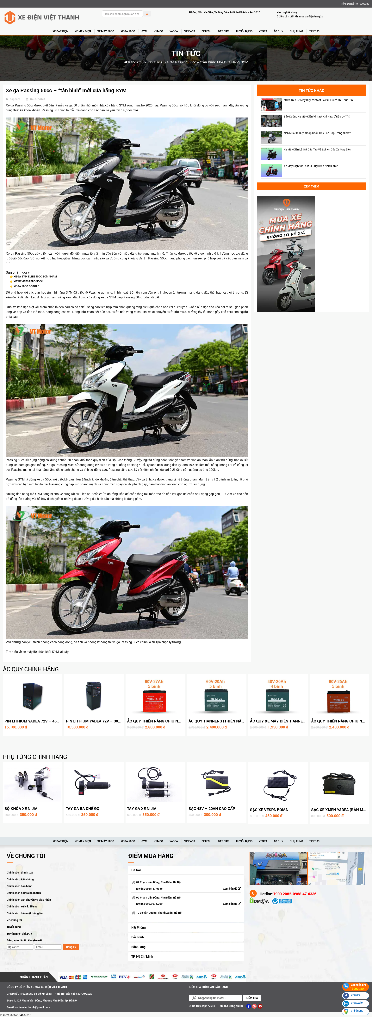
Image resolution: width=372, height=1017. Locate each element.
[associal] (248, 1006)
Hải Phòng (138, 927)
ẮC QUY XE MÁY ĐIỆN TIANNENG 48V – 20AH (290, 720)
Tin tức (314, 31)
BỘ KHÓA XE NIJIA (20, 808)
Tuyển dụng (14, 927)
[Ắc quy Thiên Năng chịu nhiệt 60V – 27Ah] (155, 696)
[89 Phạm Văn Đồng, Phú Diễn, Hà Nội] (278, 868)
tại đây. (64, 651)
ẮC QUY (278, 31)
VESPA (263, 31)
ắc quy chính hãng (31, 669)
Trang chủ (135, 62)
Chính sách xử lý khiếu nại (22, 906)
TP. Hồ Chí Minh (142, 956)
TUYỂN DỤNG (244, 31)
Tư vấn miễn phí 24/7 (19, 933)
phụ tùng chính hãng (35, 756)
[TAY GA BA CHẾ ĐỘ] (94, 783)
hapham (15, 99)
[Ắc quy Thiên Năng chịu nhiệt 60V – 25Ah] (339, 696)
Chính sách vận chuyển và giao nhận (29, 899)
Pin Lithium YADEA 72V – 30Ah (94, 720)
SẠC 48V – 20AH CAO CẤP (212, 808)
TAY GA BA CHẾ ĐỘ (82, 808)
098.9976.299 (154, 904)
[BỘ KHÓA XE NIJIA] (32, 783)
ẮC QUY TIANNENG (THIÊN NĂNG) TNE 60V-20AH (232, 720)
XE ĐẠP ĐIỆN (60, 31)
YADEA (174, 31)
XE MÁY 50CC (105, 31)
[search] (147, 13)
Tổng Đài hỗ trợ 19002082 (355, 3)
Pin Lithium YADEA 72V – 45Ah (33, 720)
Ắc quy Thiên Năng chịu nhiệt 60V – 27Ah (167, 720)
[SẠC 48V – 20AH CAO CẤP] (217, 783)
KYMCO (158, 31)
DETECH (207, 31)
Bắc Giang (138, 947)
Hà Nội (136, 870)
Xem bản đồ (230, 888)
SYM (144, 31)
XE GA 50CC (128, 31)
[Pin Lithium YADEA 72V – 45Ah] (32, 696)
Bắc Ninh (137, 937)
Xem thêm (311, 186)
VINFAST (189, 31)
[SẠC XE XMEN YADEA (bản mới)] (339, 784)
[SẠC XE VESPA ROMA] (278, 784)
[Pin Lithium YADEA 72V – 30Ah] (94, 696)
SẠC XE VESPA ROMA (269, 809)
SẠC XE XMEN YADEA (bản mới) (339, 809)
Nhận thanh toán (34, 977)
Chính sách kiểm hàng (20, 879)
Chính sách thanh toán (20, 872)
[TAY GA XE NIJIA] (155, 783)
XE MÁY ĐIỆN (83, 31)
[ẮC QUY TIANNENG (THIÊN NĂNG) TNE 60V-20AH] (217, 696)
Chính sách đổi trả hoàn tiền (24, 893)
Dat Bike (223, 31)
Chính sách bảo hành (19, 886)
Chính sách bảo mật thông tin (25, 913)
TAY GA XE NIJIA (141, 808)
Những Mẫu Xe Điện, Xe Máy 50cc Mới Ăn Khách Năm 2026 (224, 12)
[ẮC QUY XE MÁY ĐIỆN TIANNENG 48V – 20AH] (278, 696)
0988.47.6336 (154, 888)
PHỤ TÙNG (296, 31)
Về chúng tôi (14, 920)
